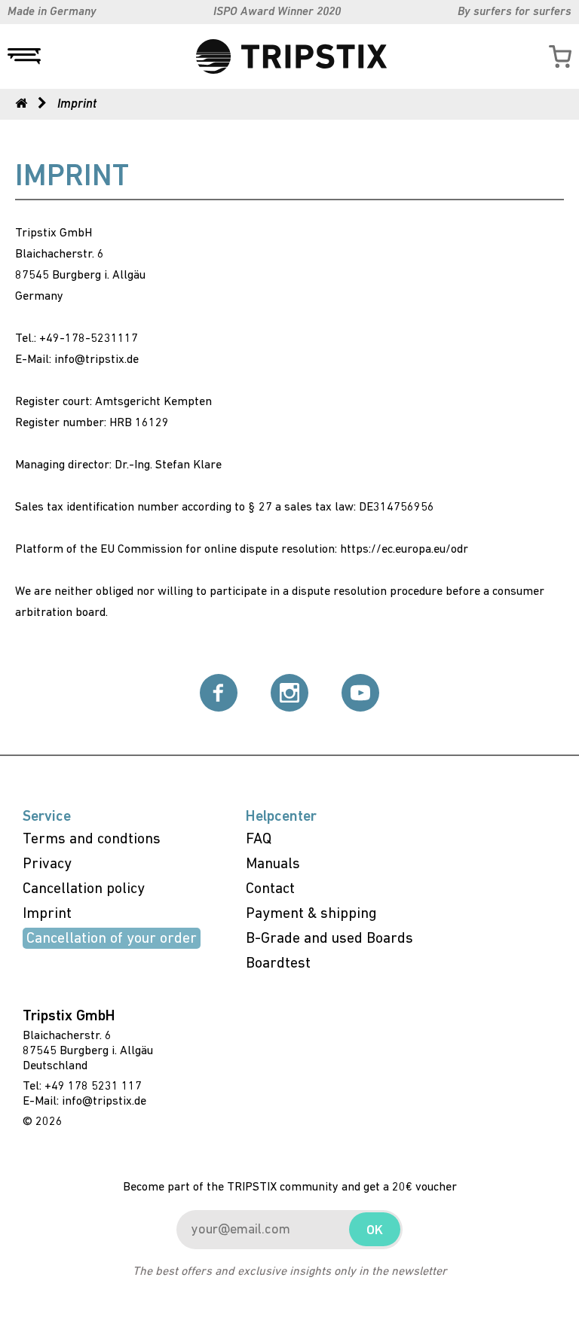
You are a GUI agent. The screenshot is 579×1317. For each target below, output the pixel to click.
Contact (270, 889)
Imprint (47, 914)
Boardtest (278, 963)
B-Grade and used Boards (329, 939)
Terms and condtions (92, 839)
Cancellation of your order (111, 939)
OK (374, 1231)
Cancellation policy (84, 889)
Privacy (47, 864)
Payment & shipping (311, 914)
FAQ (258, 839)
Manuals (273, 864)
